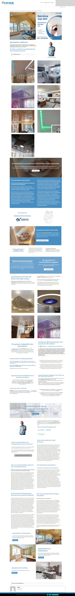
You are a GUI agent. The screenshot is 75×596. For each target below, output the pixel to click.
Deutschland (20, 391)
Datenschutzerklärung (55, 594)
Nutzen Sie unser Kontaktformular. (17, 583)
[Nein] (73, 594)
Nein (50, 594)
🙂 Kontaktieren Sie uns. (16, 54)
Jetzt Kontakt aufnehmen (16, 397)
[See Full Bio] (21, 589)
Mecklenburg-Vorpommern (42, 381)
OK (47, 594)
